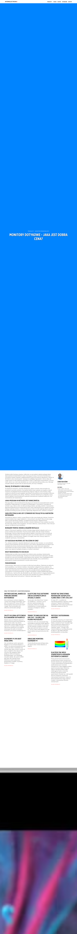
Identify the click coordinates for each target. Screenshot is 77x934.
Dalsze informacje (8, 610)
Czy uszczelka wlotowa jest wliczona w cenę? (65, 495)
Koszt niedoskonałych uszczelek (62, 496)
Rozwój (59, 1)
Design (54, 1)
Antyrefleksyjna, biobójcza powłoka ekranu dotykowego (15, 596)
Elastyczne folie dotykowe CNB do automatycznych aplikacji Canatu (38, 596)
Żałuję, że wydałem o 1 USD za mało (63, 488)
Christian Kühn (62, 482)
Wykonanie (64, 1)
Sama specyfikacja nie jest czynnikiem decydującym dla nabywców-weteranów (66, 492)
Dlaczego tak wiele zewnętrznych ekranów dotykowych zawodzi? (60, 654)
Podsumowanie (60, 497)
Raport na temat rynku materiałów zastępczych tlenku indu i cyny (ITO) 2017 (61, 596)
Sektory (70, 1)
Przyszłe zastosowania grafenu (60, 616)
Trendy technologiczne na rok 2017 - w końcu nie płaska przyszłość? (38, 617)
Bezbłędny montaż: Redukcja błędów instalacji (65, 493)
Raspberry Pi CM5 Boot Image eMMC (12, 640)
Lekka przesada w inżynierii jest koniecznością (65, 490)
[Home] (11, 1)
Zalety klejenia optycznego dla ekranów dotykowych (15, 616)
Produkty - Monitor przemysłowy (38, 231)
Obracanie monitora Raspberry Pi (35, 640)
